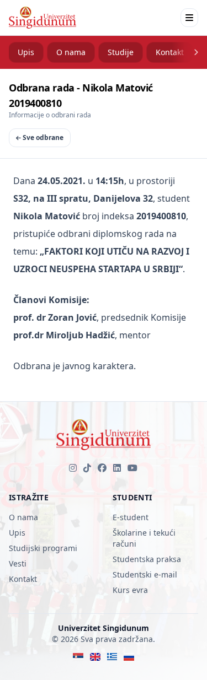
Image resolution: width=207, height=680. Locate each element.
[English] (95, 656)
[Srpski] (78, 656)
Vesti (17, 563)
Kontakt (170, 52)
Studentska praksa (147, 559)
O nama (71, 52)
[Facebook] (102, 467)
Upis (26, 52)
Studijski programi (43, 548)
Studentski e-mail (145, 574)
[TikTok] (87, 467)
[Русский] (129, 656)
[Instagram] (73, 467)
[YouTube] (132, 467)
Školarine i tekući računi (144, 538)
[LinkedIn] (117, 467)
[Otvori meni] (189, 17)
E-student (130, 517)
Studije (121, 52)
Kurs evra (130, 590)
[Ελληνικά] (112, 656)
